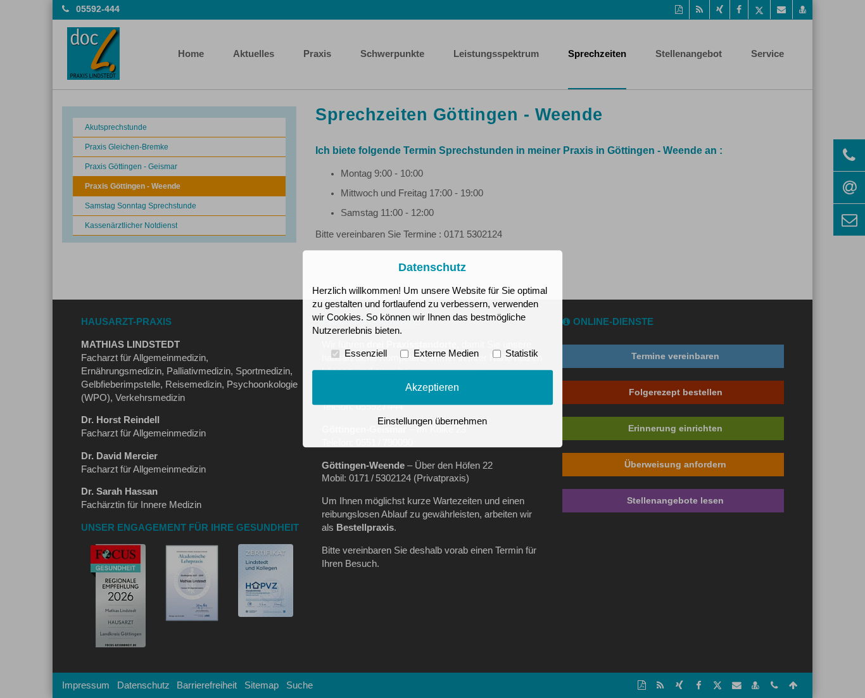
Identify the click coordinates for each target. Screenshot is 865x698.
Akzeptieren (432, 387)
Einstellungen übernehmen (432, 422)
